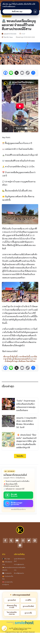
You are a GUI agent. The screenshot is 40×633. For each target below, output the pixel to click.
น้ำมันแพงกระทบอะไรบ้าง (22, 359)
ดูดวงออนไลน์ (12, 600)
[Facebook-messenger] (20, 545)
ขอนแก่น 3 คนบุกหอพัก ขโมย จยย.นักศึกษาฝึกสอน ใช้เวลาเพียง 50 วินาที (26, 422)
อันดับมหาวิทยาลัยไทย (27, 361)
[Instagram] (23, 540)
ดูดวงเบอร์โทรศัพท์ (28, 606)
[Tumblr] (11, 540)
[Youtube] (17, 540)
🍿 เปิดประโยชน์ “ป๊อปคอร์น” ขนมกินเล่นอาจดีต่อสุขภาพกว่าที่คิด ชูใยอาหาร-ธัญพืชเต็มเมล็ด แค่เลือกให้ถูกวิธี (26, 441)
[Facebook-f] (5, 540)
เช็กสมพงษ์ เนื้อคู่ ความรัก (12, 606)
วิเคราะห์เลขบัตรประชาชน (12, 613)
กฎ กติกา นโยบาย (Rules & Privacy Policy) (20, 628)
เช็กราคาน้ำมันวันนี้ (10, 356)
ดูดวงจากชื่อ (28, 613)
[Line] (34, 540)
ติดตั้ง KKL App (17, 11)
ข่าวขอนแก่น (7, 16)
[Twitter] (28, 540)
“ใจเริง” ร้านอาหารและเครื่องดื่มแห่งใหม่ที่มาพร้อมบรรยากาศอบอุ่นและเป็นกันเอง (25, 405)
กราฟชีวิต (28, 600)
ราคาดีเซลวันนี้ (24, 356)
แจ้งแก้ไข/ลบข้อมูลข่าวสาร (20, 629)
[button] (20, 456)
